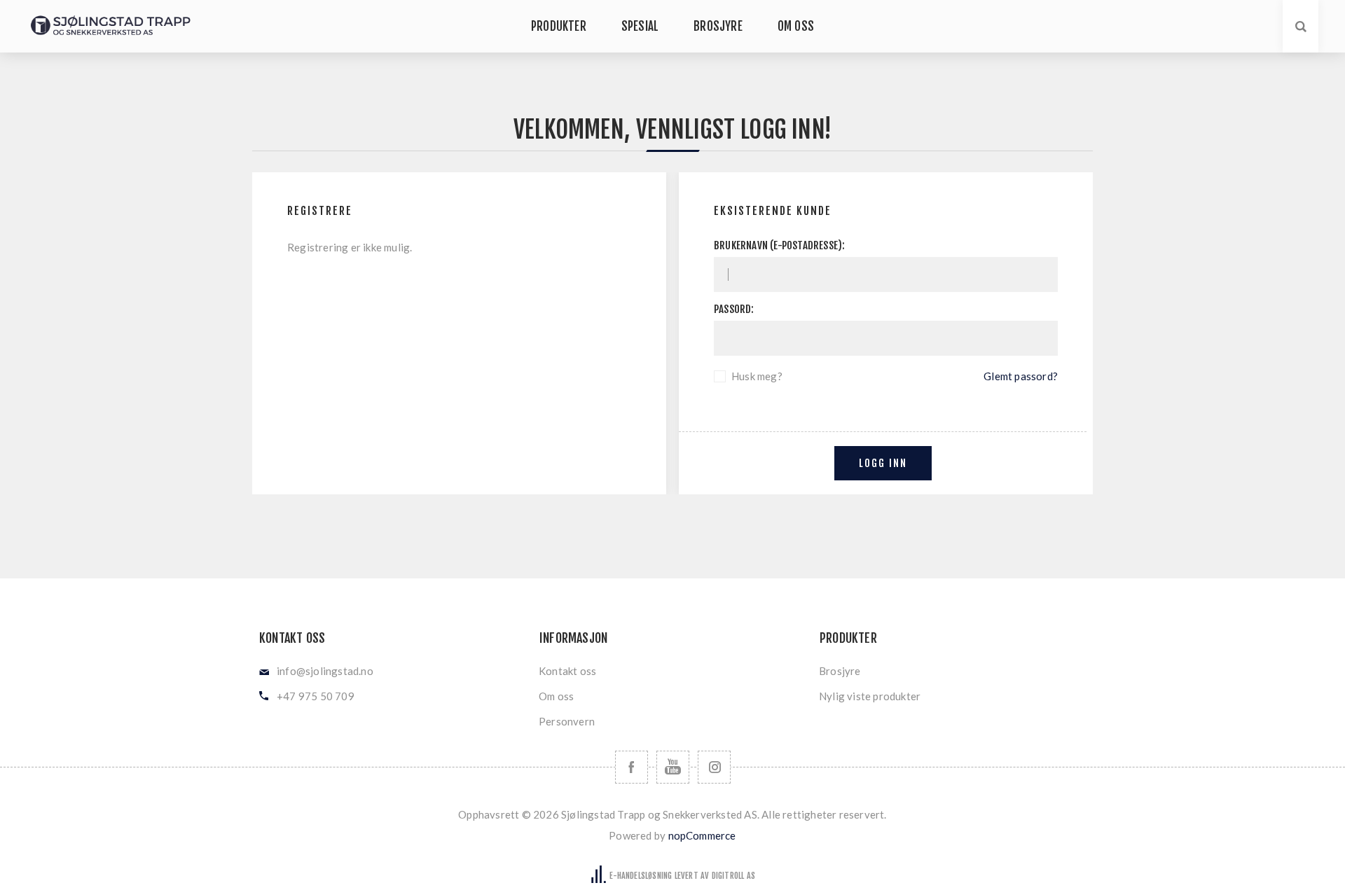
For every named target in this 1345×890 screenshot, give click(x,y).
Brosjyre (840, 671)
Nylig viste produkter (869, 696)
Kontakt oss (567, 671)
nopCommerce (702, 835)
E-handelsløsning (640, 875)
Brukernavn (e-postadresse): (779, 245)
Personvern (567, 721)
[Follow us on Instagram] (714, 767)
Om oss (556, 696)
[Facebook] (631, 767)
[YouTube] (672, 767)
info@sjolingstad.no (325, 671)
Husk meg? (756, 376)
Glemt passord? (1021, 376)
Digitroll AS (733, 875)
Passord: (734, 309)
